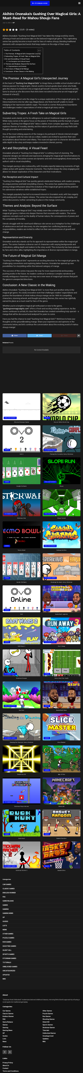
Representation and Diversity (17, 66)
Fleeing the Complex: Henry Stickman (61, 454)
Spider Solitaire (21, 582)
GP (14, 23)
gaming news (8, 913)
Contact (5, 1068)
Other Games (8, 934)
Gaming (6, 909)
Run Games (7, 942)
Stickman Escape (21, 678)
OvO (21, 614)
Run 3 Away (61, 646)
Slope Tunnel (61, 518)
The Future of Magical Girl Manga (17, 69)
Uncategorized (9, 971)
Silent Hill (7, 950)
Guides (5, 921)
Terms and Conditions (11, 1071)
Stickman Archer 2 (21, 870)
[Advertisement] (41, 374)
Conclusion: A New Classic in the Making (19, 71)
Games (47, 417)
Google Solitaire (21, 486)
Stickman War (21, 518)
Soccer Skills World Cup (61, 422)
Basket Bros (61, 870)
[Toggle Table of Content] (38, 50)
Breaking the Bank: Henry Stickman (61, 582)
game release (8, 901)
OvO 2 (21, 454)
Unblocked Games (10, 967)
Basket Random (61, 838)
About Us (6, 1065)
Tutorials (7, 962)
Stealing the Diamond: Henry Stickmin (21, 742)
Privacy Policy (8, 1063)
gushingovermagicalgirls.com (16, 308)
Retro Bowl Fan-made (61, 678)
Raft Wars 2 (21, 646)
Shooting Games (9, 946)
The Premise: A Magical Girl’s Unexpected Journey (23, 54)
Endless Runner (10, 417)
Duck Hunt (21, 838)
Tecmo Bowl (21, 550)
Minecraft (61, 806)
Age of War (61, 774)
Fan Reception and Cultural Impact (19, 61)
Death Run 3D (21, 774)
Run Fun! (21, 710)
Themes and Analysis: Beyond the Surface (20, 64)
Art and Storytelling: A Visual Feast (17, 59)
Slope (61, 486)
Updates (6, 975)
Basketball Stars (61, 710)
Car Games (7, 884)
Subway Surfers (61, 550)
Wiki (4, 979)
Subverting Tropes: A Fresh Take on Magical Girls (22, 56)
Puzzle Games (8, 938)
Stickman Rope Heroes (21, 806)
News (5, 930)
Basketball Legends (61, 614)
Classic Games (9, 889)
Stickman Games (50, 449)
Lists (5, 925)
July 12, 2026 (7, 23)
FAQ (4, 897)
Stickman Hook (40, 3)
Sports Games (8, 954)
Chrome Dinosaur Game (21, 422)
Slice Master (61, 742)
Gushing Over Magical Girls (27, 83)
